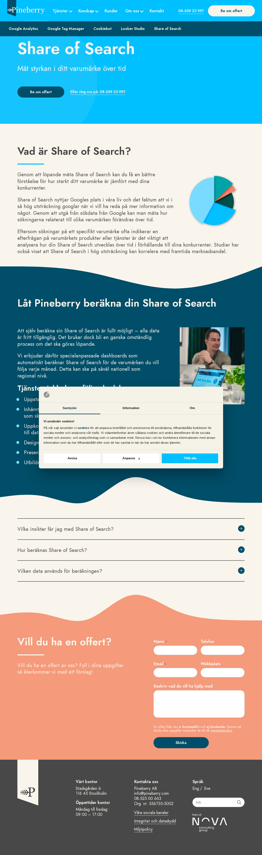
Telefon (207, 641)
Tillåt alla (190, 458)
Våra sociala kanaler (151, 813)
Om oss (132, 11)
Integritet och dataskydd (155, 821)
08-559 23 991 (191, 11)
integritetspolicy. (222, 730)
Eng (195, 788)
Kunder (111, 11)
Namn (160, 641)
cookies (84, 428)
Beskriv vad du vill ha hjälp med (183, 686)
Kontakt (156, 11)
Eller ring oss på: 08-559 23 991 (97, 91)
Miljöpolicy (143, 829)
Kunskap (86, 11)
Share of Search (167, 28)
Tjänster (60, 11)
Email (160, 664)
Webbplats (211, 664)
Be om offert (231, 11)
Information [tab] (131, 408)
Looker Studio (133, 28)
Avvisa (72, 458)
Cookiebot (103, 28)
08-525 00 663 (147, 799)
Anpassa (128, 458)
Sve (207, 788)
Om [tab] (192, 408)
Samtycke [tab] (70, 408)
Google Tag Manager (65, 28)
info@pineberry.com (151, 793)
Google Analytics (23, 28)
